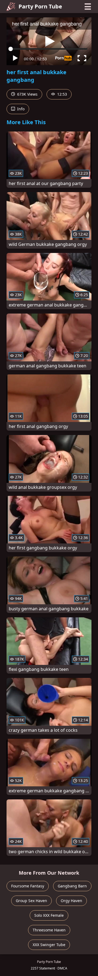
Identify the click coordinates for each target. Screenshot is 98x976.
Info (20, 108)
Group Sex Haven (31, 900)
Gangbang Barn (72, 886)
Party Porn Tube (40, 6)
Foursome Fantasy (27, 886)
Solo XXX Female (49, 915)
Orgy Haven (71, 900)
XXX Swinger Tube (49, 944)
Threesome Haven (49, 930)
